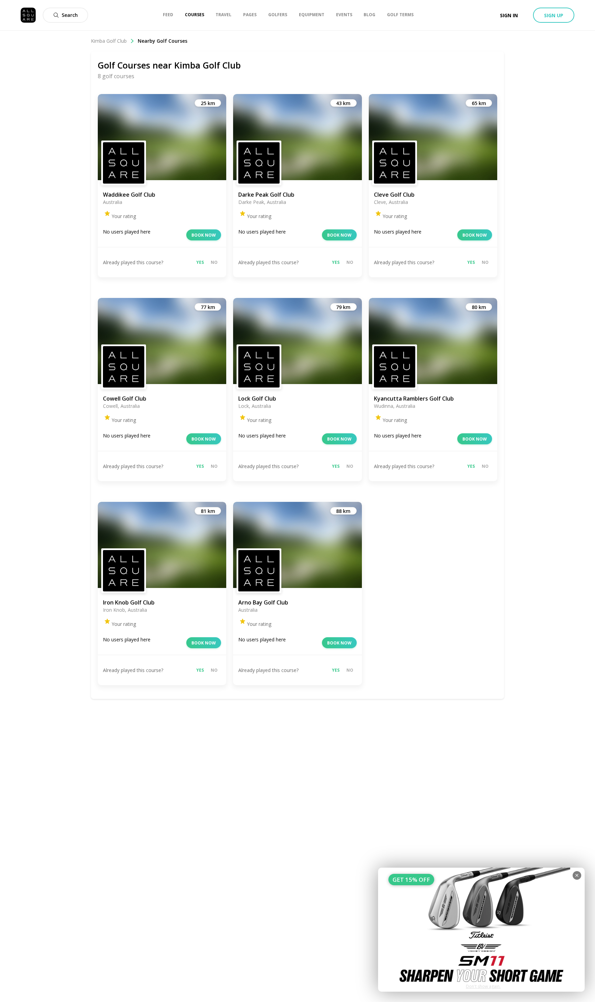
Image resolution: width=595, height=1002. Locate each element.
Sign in (509, 15)
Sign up (553, 15)
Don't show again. (483, 986)
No (214, 262)
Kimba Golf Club (109, 41)
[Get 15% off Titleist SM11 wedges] (481, 930)
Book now (203, 235)
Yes (200, 262)
